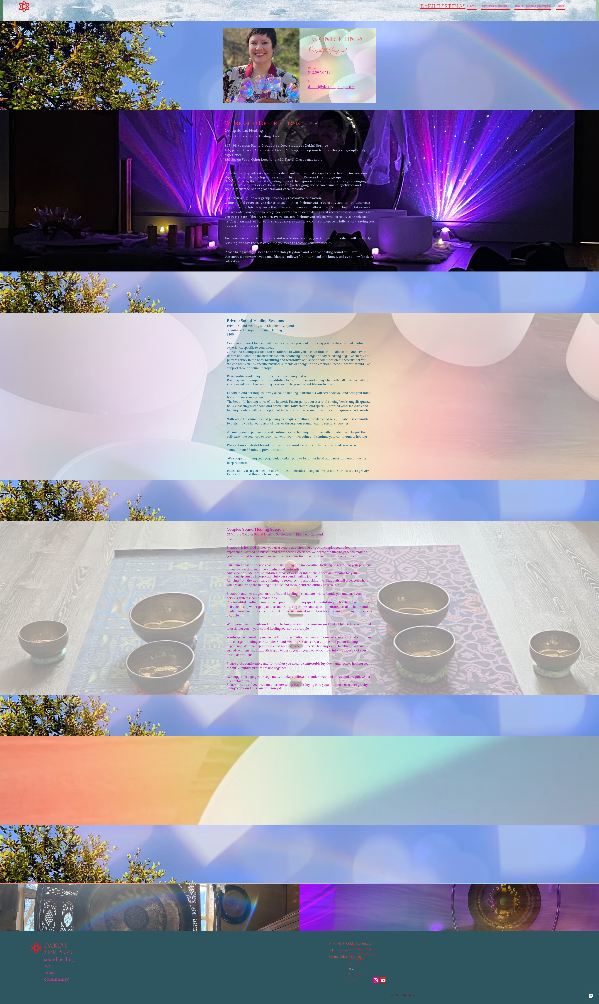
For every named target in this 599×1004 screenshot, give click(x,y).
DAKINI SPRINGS (58, 949)
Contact (353, 979)
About (352, 969)
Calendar (354, 964)
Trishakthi (354, 974)
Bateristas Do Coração (361, 954)
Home (352, 944)
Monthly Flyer (357, 959)
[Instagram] (376, 980)
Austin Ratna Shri (359, 949)
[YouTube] (383, 980)
